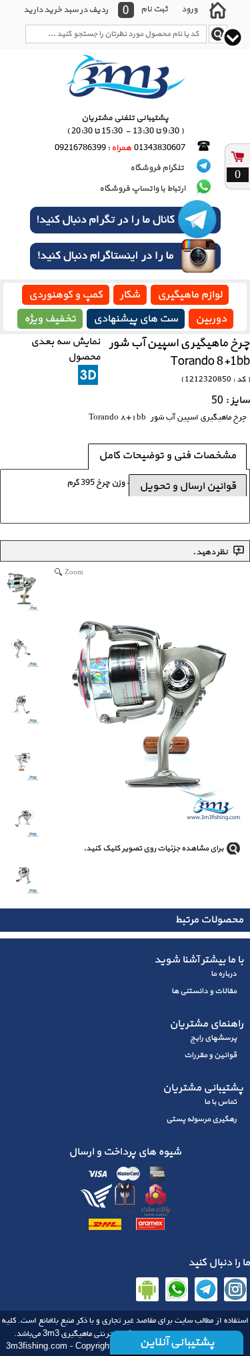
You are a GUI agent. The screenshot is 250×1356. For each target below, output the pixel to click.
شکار (130, 295)
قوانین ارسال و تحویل (187, 486)
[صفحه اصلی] (217, 10)
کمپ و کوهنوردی (66, 295)
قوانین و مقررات (210, 1055)
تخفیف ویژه (50, 319)
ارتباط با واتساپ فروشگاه (142, 188)
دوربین (211, 319)
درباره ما (224, 974)
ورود (189, 9)
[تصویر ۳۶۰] (88, 375)
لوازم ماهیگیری (189, 295)
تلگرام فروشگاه (157, 168)
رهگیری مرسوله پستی (201, 1119)
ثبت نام (154, 9)
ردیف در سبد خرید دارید (65, 10)
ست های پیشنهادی (135, 319)
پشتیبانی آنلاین (176, 1342)
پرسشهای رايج (213, 1038)
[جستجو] (218, 34)
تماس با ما (220, 1102)
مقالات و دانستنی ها (204, 991)
